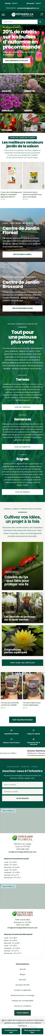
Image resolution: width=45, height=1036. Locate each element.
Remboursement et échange (22, 995)
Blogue (22, 974)
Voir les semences (22, 447)
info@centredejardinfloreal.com (22, 852)
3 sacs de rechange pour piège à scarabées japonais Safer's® (11, 194)
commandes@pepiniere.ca (28, 8)
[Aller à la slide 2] (9, 71)
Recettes (22, 980)
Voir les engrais (22, 492)
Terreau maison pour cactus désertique (32, 703)
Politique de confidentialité (22, 1001)
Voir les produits (12, 61)
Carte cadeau (22, 1013)
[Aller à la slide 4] (16, 71)
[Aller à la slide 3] (12, 71)
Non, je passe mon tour (32, 1031)
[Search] (40, 22)
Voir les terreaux (22, 407)
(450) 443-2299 (22, 925)
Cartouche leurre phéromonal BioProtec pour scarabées (32, 194)
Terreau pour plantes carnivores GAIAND (10, 703)
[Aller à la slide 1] (5, 71)
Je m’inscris (22, 798)
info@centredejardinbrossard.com (23, 928)
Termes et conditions (22, 1006)
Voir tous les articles (22, 663)
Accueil (23, 969)
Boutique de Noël (22, 985)
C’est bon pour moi (11, 1031)
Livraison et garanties (22, 990)
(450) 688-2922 (22, 849)
